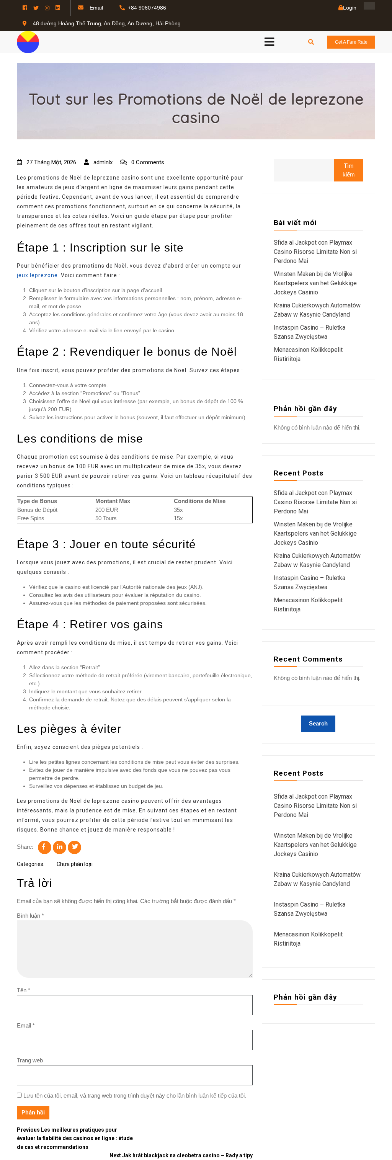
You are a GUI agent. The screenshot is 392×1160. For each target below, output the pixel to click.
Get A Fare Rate (351, 42)
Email (26, 1025)
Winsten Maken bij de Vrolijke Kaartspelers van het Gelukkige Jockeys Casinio (315, 283)
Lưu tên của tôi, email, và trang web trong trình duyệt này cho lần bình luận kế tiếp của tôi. (134, 1095)
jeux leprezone (37, 275)
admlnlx (102, 162)
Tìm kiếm (349, 170)
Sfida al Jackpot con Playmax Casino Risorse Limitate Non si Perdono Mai (315, 252)
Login (349, 8)
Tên (23, 990)
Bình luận (30, 915)
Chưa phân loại (75, 864)
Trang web (30, 1060)
